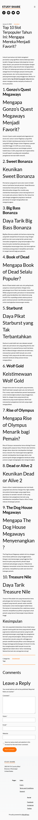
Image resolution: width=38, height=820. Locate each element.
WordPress (25, 814)
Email (5, 725)
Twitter (29, 808)
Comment (6, 695)
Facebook (30, 802)
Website (5, 733)
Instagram (30, 805)
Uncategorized (16, 658)
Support (22, 791)
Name (5, 716)
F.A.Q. (22, 785)
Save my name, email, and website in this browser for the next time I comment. (17, 743)
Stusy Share (11, 6)
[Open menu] (35, 7)
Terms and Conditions (27, 788)
